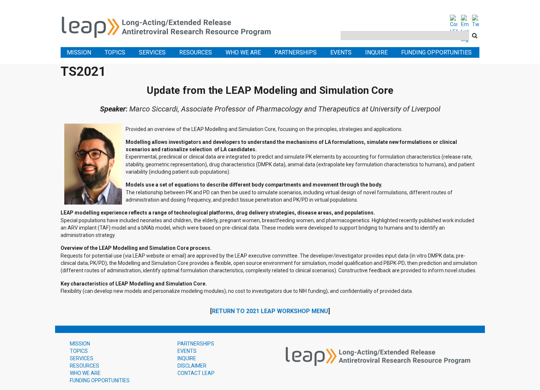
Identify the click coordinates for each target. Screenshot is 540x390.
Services (152, 52)
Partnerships (295, 52)
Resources (195, 52)
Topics (115, 52)
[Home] (171, 26)
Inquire (376, 52)
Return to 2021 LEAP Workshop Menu (270, 311)
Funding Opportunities (436, 52)
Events (341, 52)
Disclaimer (191, 366)
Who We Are (243, 52)
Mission (79, 52)
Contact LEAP (196, 373)
